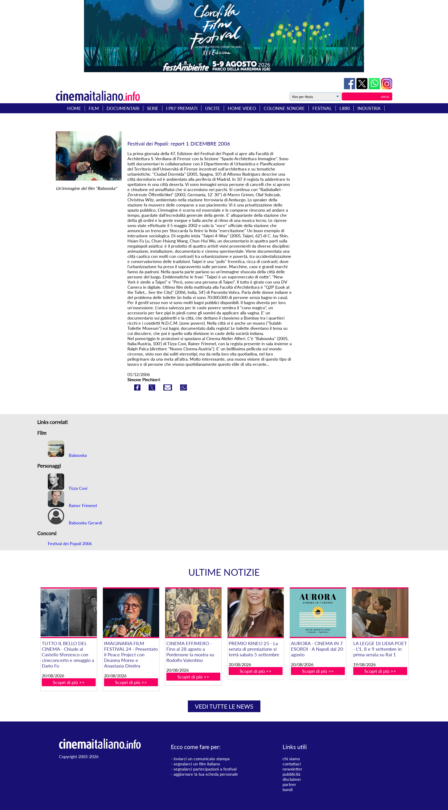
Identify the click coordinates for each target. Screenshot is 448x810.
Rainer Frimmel (82, 505)
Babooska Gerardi (85, 522)
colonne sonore (284, 108)
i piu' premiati (181, 108)
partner (289, 784)
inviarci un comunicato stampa (202, 758)
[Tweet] (362, 87)
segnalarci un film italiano (197, 763)
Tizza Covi (77, 488)
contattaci (292, 763)
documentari (123, 108)
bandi (288, 789)
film (94, 108)
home (74, 108)
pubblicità (291, 774)
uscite (212, 108)
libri (345, 108)
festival (322, 108)
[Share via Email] (168, 389)
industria (369, 108)
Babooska (77, 455)
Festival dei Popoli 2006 (70, 543)
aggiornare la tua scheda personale (206, 774)
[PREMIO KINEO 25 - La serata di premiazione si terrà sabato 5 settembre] (256, 612)
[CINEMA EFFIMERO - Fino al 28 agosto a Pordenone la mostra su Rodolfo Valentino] (193, 612)
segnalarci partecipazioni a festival (205, 768)
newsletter (292, 768)
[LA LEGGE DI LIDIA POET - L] (380, 612)
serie (152, 108)
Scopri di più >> (69, 682)
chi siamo (291, 758)
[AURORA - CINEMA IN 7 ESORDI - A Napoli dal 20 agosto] (318, 612)
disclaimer (292, 779)
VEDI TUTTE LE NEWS (224, 706)
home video (242, 108)
